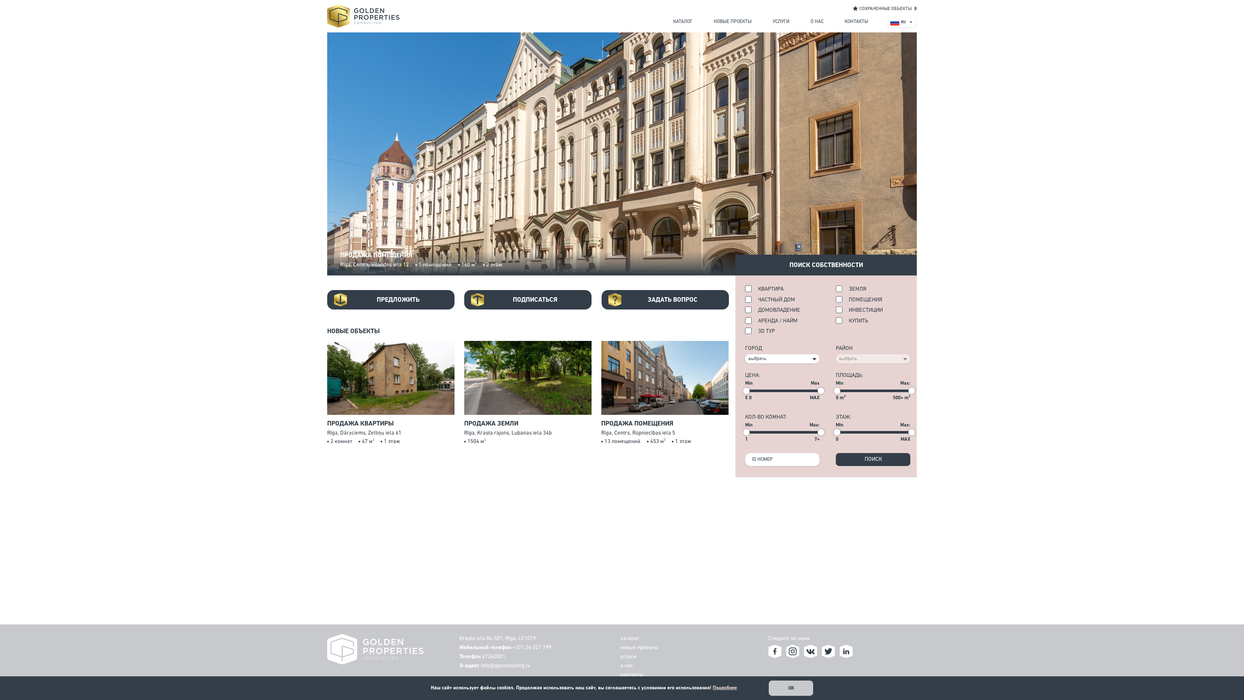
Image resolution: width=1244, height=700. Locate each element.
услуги (781, 21)
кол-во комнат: (766, 417)
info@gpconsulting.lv (505, 666)
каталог (683, 21)
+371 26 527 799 (532, 647)
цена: (752, 375)
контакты (856, 21)
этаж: (843, 417)
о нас (817, 21)
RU (903, 22)
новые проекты (733, 21)
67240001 (493, 656)
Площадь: (849, 375)
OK (791, 688)
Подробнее (725, 687)
